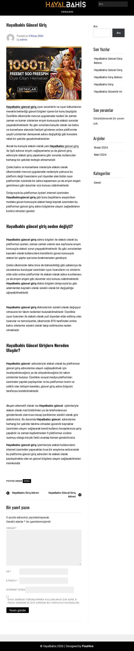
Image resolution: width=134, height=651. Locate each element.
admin (23, 39)
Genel (27, 481)
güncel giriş (72, 146)
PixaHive (88, 646)
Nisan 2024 (101, 147)
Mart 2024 (100, 154)
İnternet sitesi (15, 590)
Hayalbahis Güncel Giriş (108, 70)
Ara (95, 26)
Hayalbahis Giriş (103, 84)
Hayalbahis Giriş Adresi (108, 77)
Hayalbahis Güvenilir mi (108, 91)
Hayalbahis (67, 12)
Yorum (11, 528)
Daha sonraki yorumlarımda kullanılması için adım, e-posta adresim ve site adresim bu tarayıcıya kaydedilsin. (44, 601)
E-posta (12, 580)
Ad (8, 571)
